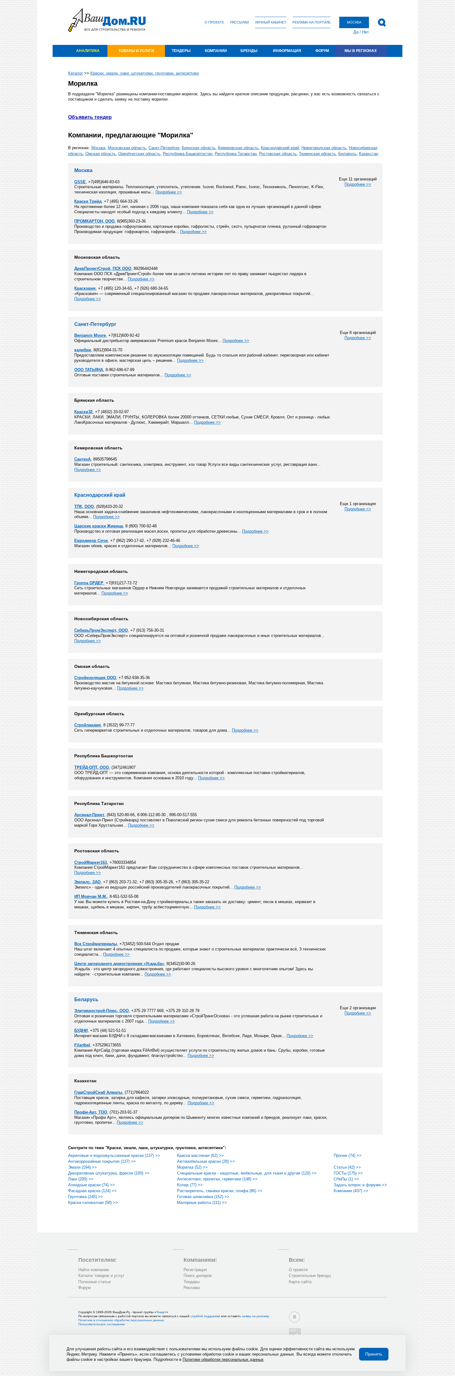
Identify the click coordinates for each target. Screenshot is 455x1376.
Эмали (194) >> (82, 1167)
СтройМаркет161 (90, 862)
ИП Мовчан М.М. (90, 896)
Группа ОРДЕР (88, 583)
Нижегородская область (323, 147)
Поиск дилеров (198, 1275)
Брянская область (198, 147)
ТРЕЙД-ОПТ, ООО (91, 767)
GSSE (80, 182)
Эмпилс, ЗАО (87, 882)
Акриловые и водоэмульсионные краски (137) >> (114, 1155)
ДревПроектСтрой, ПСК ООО (102, 268)
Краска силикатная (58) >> (93, 1202)
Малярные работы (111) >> (202, 1202)
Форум (322, 51)
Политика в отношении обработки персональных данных (121, 1320)
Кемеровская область (238, 147)
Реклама (192, 1287)
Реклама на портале (311, 22)
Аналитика (88, 51)
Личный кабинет (270, 22)
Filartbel (82, 1045)
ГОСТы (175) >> (348, 1173)
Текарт (161, 1312)
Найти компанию (93, 1269)
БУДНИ (81, 1030)
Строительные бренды (310, 1275)
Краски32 (83, 411)
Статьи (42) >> (347, 1167)
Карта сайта (300, 1281)
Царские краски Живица (98, 526)
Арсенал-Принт (89, 814)
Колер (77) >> (190, 1185)
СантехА (82, 459)
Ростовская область (278, 153)
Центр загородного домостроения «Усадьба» (119, 963)
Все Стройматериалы (95, 943)
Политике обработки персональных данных (223, 1359)
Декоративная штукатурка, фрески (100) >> (109, 1173)
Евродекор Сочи (91, 540)
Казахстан (368, 153)
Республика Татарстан (236, 153)
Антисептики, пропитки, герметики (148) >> (217, 1179)
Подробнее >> (357, 184)
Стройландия (87, 725)
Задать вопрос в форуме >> (360, 1185)
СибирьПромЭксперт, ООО (101, 630)
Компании (216, 51)
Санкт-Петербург (164, 147)
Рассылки (239, 22)
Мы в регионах (360, 51)
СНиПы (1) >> (346, 1179)
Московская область (127, 147)
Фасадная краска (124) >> (92, 1190)
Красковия (85, 288)
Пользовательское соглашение (101, 1324)
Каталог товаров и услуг (101, 1275)
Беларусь (347, 153)
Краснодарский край (280, 147)
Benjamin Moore (90, 335)
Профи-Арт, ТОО (90, 1112)
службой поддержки (205, 1316)
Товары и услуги (136, 51)
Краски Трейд (88, 201)
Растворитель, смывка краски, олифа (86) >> (219, 1190)
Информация (287, 51)
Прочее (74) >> (348, 1155)
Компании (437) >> (351, 1190)
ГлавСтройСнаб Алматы (98, 1092)
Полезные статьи (94, 1281)
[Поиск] (382, 22)
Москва (98, 147)
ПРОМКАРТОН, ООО (94, 221)
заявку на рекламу (255, 1316)
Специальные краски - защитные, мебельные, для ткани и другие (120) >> (247, 1173)
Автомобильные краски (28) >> (206, 1161)
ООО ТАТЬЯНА (88, 369)
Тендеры (181, 51)
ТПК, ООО (84, 506)
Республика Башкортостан (187, 153)
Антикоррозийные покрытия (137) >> (102, 1161)
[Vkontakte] (294, 1317)
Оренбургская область (139, 153)
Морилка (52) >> (192, 1167)
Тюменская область (317, 153)
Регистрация (195, 1269)
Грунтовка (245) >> (85, 1196)
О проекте (214, 22)
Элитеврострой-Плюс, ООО (101, 1010)
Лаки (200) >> (80, 1179)
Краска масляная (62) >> (200, 1155)
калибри (82, 350)
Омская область (100, 153)
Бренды (249, 51)
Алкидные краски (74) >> (91, 1185)
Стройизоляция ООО (95, 677)
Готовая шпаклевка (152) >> (203, 1196)
